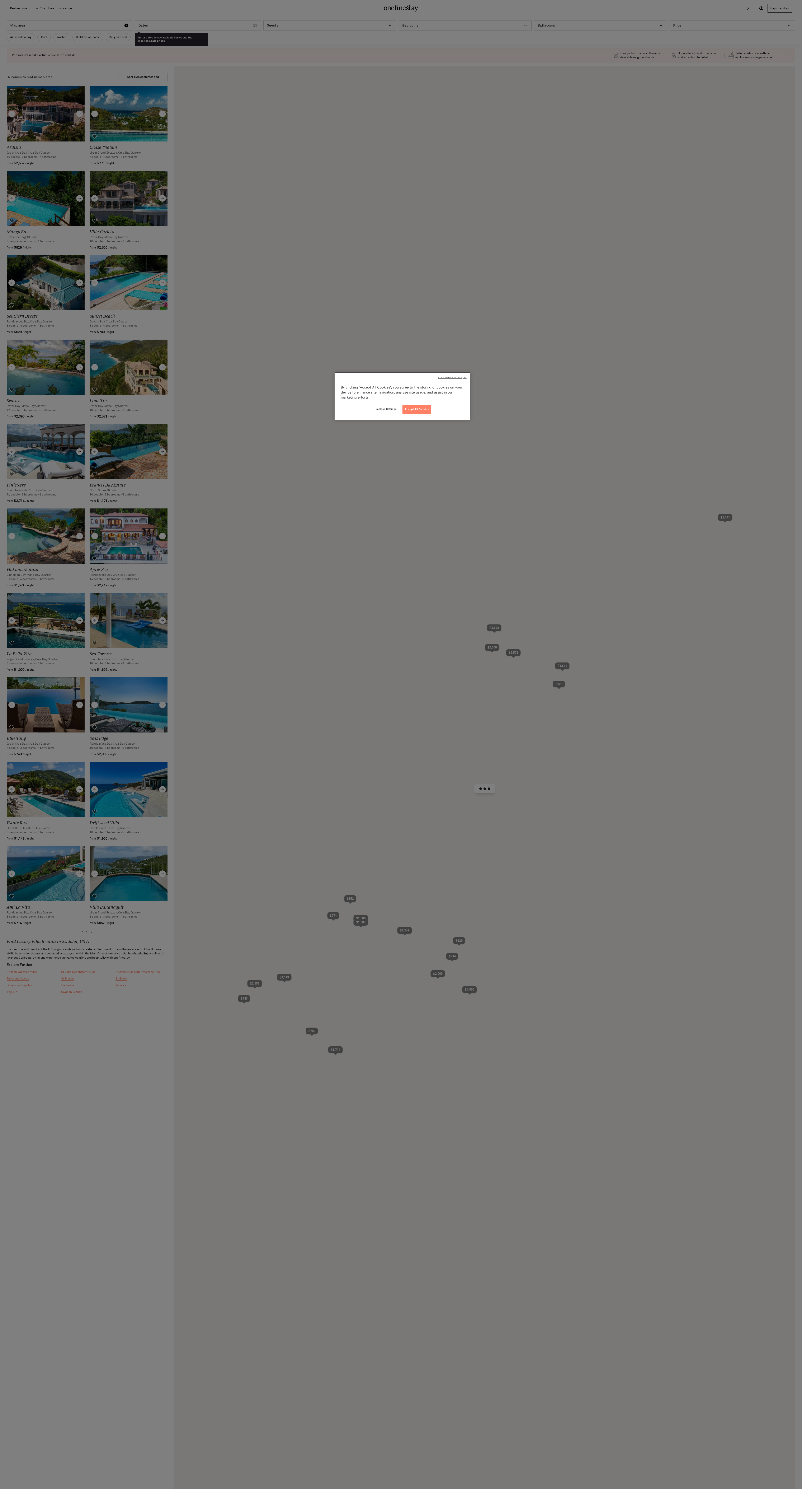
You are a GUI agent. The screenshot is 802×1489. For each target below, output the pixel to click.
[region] (402, 396)
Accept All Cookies (417, 409)
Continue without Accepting (452, 377)
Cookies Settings (386, 409)
